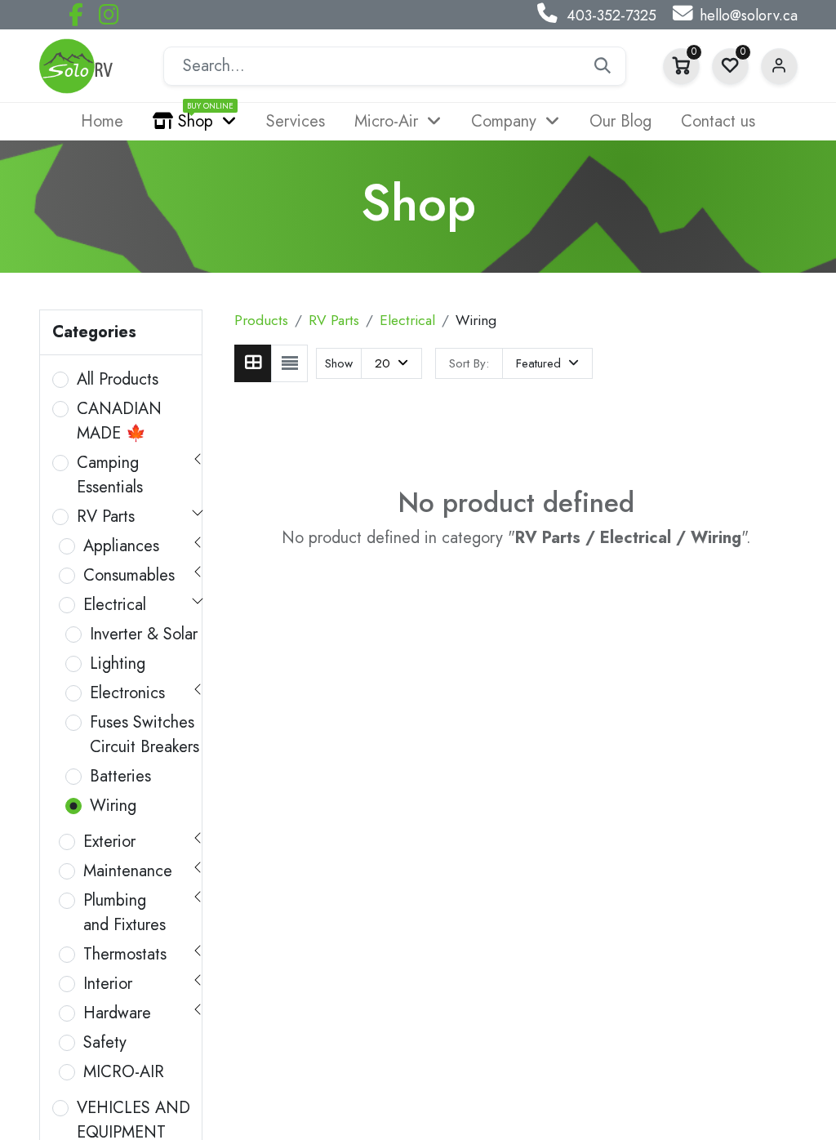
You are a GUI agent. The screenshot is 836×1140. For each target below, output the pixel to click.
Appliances (121, 546)
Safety (105, 1042)
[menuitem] (102, 121)
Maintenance (127, 871)
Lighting (117, 663)
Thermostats (125, 954)
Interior (107, 983)
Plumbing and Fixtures (124, 912)
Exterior (109, 841)
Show (339, 363)
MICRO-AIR (123, 1072)
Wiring (113, 805)
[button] (547, 363)
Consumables (129, 575)
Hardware (117, 1013)
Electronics (127, 693)
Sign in (779, 66)
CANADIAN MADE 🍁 (119, 421)
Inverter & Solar (144, 634)
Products (261, 320)
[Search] (602, 66)
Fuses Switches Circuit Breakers (144, 734)
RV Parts (106, 516)
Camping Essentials (110, 475)
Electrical (114, 605)
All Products (117, 379)
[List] (289, 363)
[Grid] (252, 363)
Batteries (120, 776)
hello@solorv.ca (749, 15)
